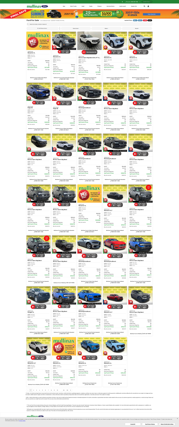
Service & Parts (110, 6)
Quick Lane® (122, 6)
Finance (99, 6)
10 (57, 390)
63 (67, 390)
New (64, 6)
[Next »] (70, 390)
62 (63, 390)
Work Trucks (73, 6)
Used (83, 6)
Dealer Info (134, 6)
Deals (90, 6)
